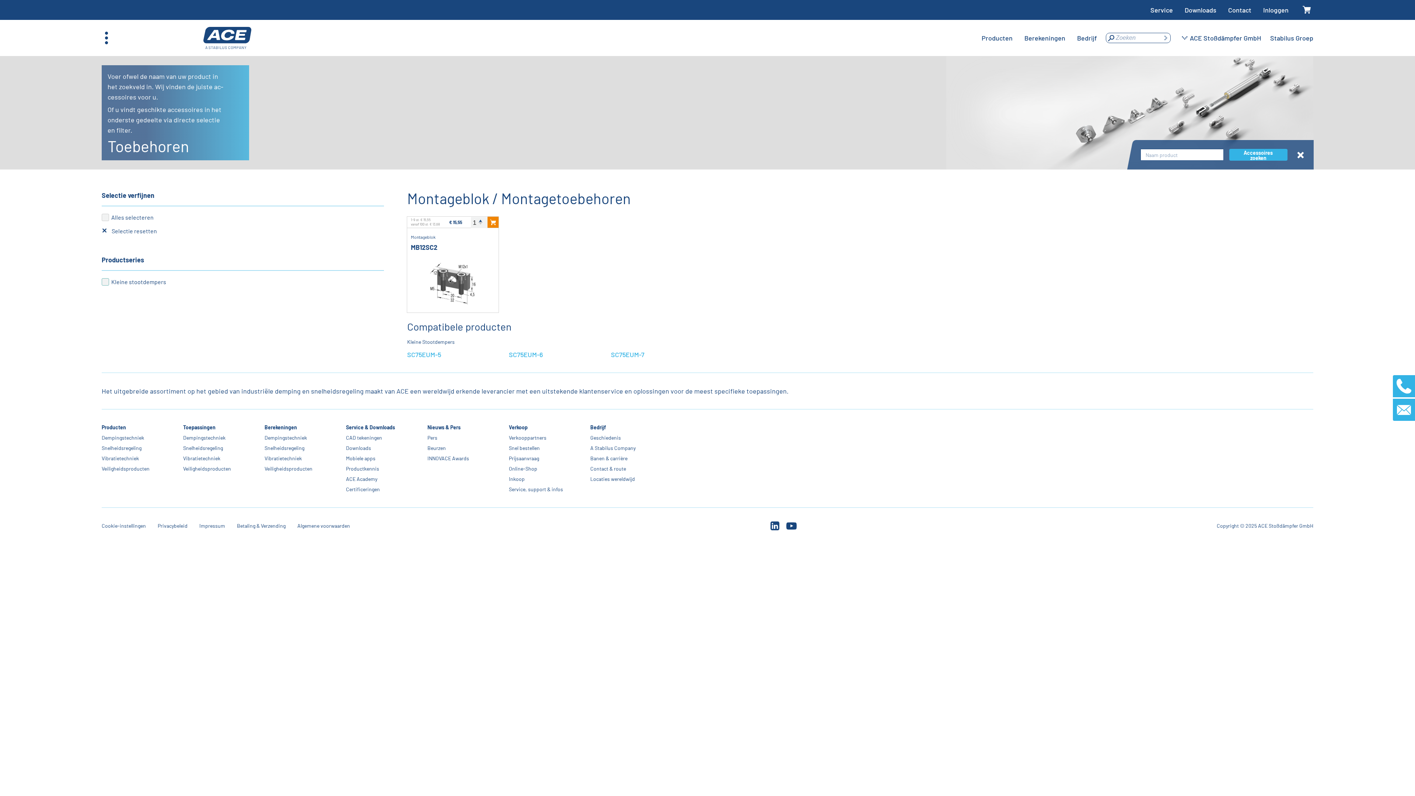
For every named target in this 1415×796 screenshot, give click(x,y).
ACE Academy (361, 479)
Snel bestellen (524, 448)
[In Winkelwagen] (493, 222)
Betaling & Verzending (261, 526)
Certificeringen (363, 489)
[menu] (1039, 38)
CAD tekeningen (364, 437)
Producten (114, 427)
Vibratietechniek (120, 458)
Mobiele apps (360, 458)
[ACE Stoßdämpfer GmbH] (227, 38)
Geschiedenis (605, 437)
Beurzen (436, 448)
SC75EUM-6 (526, 354)
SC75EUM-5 (424, 354)
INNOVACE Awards (448, 458)
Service (1161, 10)
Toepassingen (199, 427)
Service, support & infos (536, 489)
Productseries (123, 260)
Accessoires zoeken (1258, 155)
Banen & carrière (609, 458)
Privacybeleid (173, 526)
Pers (432, 437)
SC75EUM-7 (627, 354)
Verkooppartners (527, 437)
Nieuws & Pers (444, 427)
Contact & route (608, 468)
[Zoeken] (1165, 38)
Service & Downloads (370, 427)
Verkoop (518, 427)
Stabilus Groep (1291, 38)
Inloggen (1276, 10)
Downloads (1200, 10)
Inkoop (517, 479)
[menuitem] (997, 38)
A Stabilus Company (613, 448)
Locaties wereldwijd (612, 479)
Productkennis (362, 468)
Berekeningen (281, 427)
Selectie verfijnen (128, 195)
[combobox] (1182, 155)
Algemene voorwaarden (323, 526)
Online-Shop (523, 468)
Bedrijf (598, 427)
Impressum (212, 526)
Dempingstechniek (123, 437)
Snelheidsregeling (122, 448)
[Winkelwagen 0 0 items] (1306, 10)
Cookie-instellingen (124, 526)
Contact (1239, 10)
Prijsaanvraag (524, 458)
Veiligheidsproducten (126, 468)
